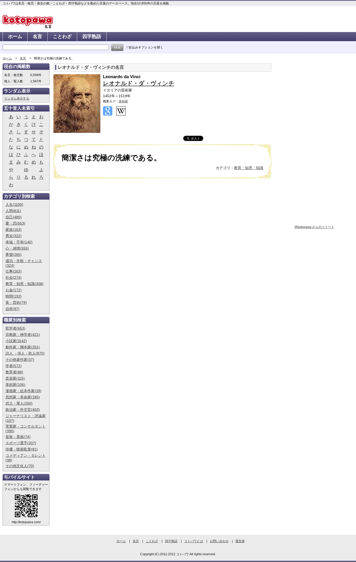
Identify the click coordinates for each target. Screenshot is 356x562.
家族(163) (13, 229)
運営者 (240, 541)
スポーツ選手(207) (20, 443)
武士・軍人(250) (19, 403)
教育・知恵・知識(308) (24, 284)
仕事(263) (13, 271)
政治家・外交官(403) (22, 409)
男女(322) (13, 236)
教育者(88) (14, 372)
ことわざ (62, 36)
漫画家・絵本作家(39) (23, 391)
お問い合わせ (219, 541)
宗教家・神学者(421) (22, 334)
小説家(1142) (16, 341)
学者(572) (13, 366)
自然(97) (12, 309)
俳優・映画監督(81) (21, 449)
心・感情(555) (17, 248)
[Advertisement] (97, 222)
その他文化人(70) (19, 466)
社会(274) (13, 277)
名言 (37, 36)
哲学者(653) (15, 328)
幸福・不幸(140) (19, 242)
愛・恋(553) (15, 223)
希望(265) (13, 254)
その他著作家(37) (19, 359)
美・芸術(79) (16, 302)
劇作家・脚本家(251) (22, 347)
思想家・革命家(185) (22, 397)
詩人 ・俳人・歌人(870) (25, 353)
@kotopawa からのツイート (314, 227)
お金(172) (13, 290)
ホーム (15, 36)
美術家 (123, 101)
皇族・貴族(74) (17, 437)
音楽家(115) (15, 378)
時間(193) (13, 296)
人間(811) (13, 211)
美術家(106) (15, 384)
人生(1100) (14, 204)
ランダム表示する (16, 98)
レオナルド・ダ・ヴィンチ (138, 83)
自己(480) (13, 217)
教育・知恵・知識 (248, 168)
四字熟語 (91, 36)
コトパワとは (193, 541)
